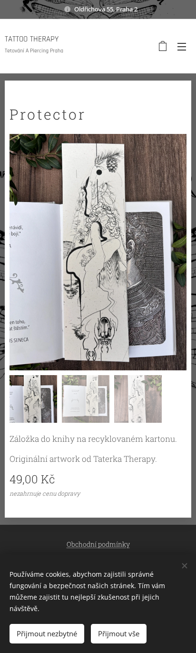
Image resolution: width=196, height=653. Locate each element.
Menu (181, 46)
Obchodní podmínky (98, 544)
